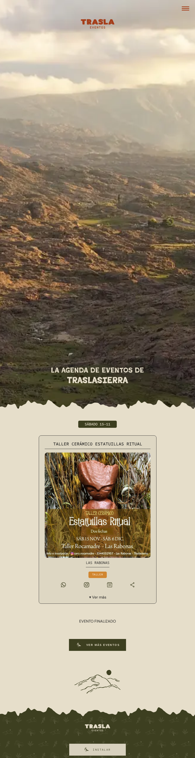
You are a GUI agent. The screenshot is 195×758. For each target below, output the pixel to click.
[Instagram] (86, 584)
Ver (99, 597)
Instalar (102, 749)
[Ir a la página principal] (97, 728)
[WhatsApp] (63, 584)
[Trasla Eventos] (97, 24)
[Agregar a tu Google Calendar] (109, 584)
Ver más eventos (103, 644)
